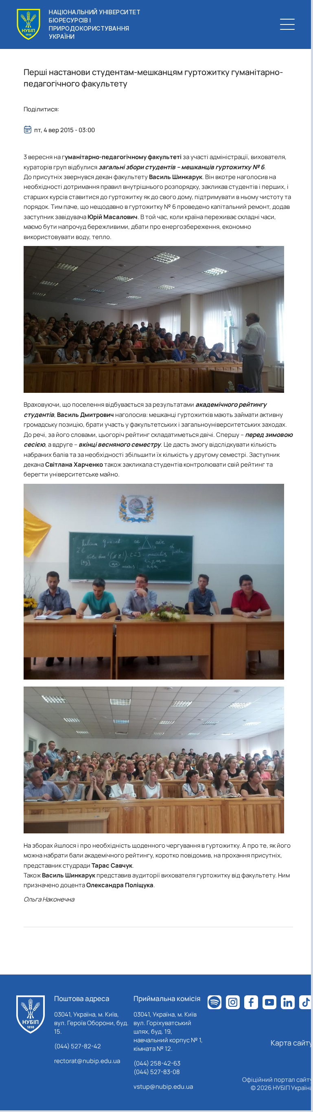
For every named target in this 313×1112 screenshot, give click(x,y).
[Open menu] (287, 24)
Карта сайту (292, 1042)
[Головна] (30, 1014)
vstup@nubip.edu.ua (163, 1086)
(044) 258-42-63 (157, 1063)
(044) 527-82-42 (77, 1046)
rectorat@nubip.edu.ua (87, 1061)
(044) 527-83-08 (157, 1072)
